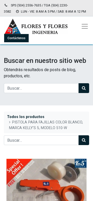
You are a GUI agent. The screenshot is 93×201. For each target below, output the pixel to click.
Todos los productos (25, 117)
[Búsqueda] (84, 88)
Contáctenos (16, 38)
